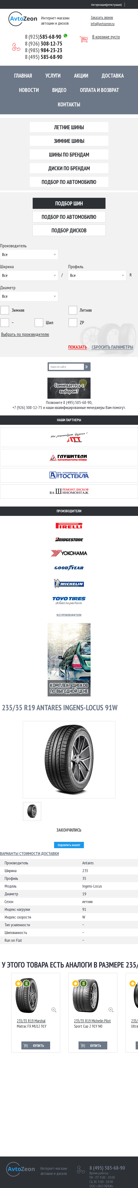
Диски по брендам (69, 168)
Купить (38, 1045)
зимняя (18, 310)
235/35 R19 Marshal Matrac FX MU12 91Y (31, 1023)
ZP (82, 322)
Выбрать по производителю (25, 334)
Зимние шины (69, 140)
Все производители (69, 615)
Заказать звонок (102, 17)
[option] (35, 1012)
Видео (59, 89)
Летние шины (69, 127)
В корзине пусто (106, 36)
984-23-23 (43, 50)
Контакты (69, 104)
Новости (29, 89)
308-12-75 (43, 43)
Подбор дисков (69, 230)
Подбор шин (69, 203)
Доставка (113, 75)
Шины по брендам (69, 154)
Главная (23, 75)
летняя (86, 310)
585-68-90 (43, 36)
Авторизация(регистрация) (106, 5)
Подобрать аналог (69, 845)
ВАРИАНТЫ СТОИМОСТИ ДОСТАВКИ (29, 853)
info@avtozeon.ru (102, 23)
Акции (81, 75)
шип (49, 322)
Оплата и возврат (99, 89)
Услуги (53, 75)
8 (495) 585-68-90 (107, 1168)
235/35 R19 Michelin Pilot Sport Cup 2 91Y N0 (92, 1023)
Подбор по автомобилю (69, 181)
